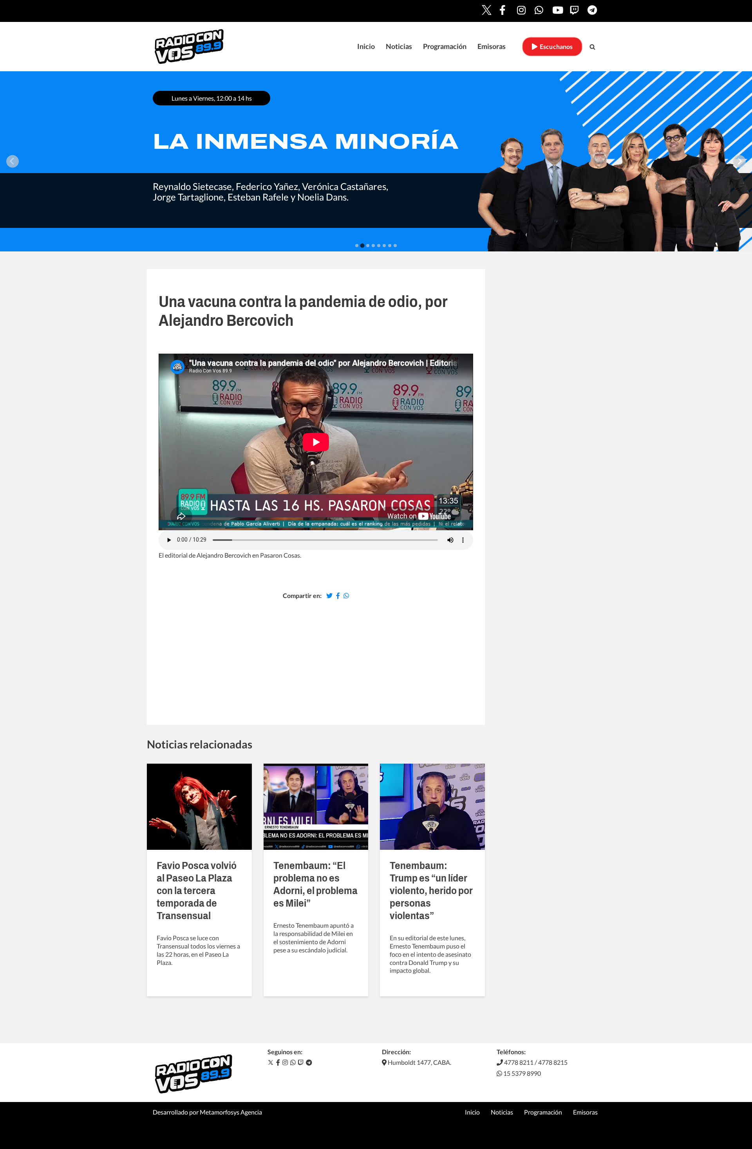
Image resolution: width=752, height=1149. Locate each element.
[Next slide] (739, 161)
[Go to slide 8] (395, 245)
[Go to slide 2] (362, 245)
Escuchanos (554, 46)
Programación (444, 46)
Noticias (399, 46)
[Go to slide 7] (389, 245)
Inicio (366, 46)
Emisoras (491, 46)
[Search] (592, 47)
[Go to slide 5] (378, 245)
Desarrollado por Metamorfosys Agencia (207, 1112)
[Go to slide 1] (356, 245)
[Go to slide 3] (367, 245)
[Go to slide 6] (384, 245)
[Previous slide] (12, 161)
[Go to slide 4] (373, 245)
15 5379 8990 (521, 1073)
